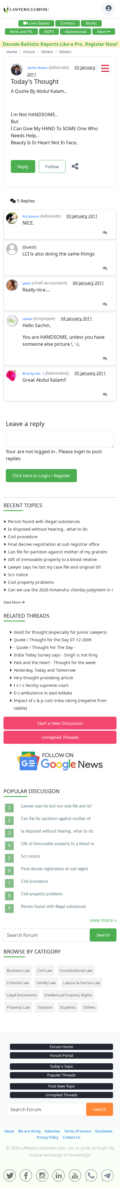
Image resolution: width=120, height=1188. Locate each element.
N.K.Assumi (30, 216)
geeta (26, 283)
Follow (52, 166)
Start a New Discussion (60, 723)
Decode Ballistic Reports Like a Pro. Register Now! (60, 44)
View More (12, 602)
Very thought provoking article (43, 677)
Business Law (18, 970)
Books (91, 23)
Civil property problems (31, 582)
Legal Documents (22, 995)
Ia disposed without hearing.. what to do (47, 529)
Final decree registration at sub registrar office (53, 544)
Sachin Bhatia (37, 67)
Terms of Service (77, 1131)
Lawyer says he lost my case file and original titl (54, 567)
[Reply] (105, 232)
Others (89, 1007)
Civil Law (44, 970)
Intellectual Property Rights (68, 995)
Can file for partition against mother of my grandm (57, 552)
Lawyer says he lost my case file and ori (56, 806)
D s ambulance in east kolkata (43, 693)
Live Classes (39, 23)
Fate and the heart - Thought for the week (55, 662)
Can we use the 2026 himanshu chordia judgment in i (60, 590)
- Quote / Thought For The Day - (44, 647)
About (9, 1131)
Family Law (46, 982)
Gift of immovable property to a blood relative (52, 559)
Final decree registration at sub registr (55, 869)
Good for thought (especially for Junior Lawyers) (60, 632)
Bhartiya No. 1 (33, 373)
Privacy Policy (48, 1137)
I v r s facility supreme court (41, 685)
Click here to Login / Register (41, 475)
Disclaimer (104, 1131)
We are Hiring (29, 1131)
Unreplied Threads (60, 737)
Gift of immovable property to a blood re (57, 844)
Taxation (45, 1007)
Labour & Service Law (81, 982)
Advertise (52, 1131)
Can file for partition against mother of (56, 819)
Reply (23, 166)
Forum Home (61, 1046)
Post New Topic (61, 1086)
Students (68, 1007)
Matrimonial (75, 31)
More (102, 31)
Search (103, 935)
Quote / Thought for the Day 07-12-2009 (52, 639)
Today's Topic (61, 1066)
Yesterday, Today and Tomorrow (44, 670)
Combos (67, 23)
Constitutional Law (76, 970)
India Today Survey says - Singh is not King (56, 655)
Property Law (18, 1007)
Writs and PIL (21, 31)
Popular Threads (61, 1075)
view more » (103, 920)
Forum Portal (61, 1055)
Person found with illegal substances (44, 521)
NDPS (49, 31)
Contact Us (71, 1137)
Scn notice (18, 574)
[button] (105, 70)
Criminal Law (18, 982)
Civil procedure (23, 536)
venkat (27, 319)
